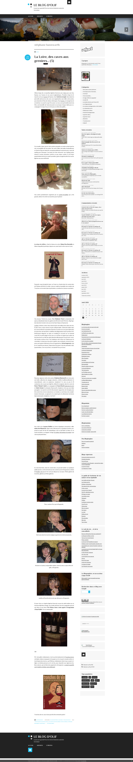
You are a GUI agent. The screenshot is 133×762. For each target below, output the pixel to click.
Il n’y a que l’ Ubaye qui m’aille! (90, 162)
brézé (59, 721)
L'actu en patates (85, 447)
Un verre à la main (86, 329)
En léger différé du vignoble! (56, 719)
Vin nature (84, 396)
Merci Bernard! (86, 186)
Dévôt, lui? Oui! (86, 180)
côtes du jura (93, 683)
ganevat (97, 680)
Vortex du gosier (85, 384)
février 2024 (84, 283)
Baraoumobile (85, 364)
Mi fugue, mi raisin (86, 494)
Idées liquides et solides (87, 374)
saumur (55, 721)
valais (92, 680)
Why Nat (84, 520)
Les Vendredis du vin (87, 108)
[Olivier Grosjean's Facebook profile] (90, 616)
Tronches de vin (69, 657)
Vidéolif (85, 123)
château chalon (85, 683)
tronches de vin (38, 721)
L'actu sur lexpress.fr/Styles (88, 646)
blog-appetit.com (85, 631)
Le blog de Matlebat (86, 339)
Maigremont (84, 335)
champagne (84, 677)
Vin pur (83, 558)
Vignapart (84, 498)
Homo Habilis (85, 388)
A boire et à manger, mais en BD (89, 431)
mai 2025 (84, 279)
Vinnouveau (84, 506)
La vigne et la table (86, 564)
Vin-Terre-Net (85, 554)
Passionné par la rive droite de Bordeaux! (91, 337)
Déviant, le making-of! (88, 156)
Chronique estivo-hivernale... (89, 91)
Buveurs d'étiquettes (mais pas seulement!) (91, 533)
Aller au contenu (4, 1)
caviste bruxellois (63, 194)
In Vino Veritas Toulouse (87, 552)
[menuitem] (31, 16)
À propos (49, 16)
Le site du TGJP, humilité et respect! (90, 541)
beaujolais (94, 677)
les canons (51, 721)
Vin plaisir (84, 360)
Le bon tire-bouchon (86, 562)
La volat (83, 512)
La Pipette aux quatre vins (88, 333)
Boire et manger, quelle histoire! (89, 408)
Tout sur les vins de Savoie (88, 537)
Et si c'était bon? (85, 406)
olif (82, 239)
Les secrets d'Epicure (86, 427)
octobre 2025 (85, 275)
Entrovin (84, 376)
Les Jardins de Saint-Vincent (88, 480)
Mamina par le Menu (87, 110)
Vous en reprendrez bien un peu (89, 390)
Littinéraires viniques (86, 354)
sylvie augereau (64, 721)
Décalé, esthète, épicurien (87, 366)
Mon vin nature (85, 508)
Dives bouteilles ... (87, 95)
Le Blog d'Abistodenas (87, 380)
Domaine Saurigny (86, 459)
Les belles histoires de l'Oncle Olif (91, 102)
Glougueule (84, 346)
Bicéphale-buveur (86, 356)
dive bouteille (45, 721)
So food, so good (85, 415)
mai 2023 (84, 291)
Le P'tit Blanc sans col (87, 372)
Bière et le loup (85, 392)
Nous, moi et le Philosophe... (89, 174)
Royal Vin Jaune (85, 560)
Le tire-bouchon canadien (87, 341)
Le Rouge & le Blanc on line (88, 535)
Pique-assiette (85, 539)
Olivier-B (84, 221)
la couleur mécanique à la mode (62, 432)
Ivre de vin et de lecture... (88, 193)
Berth (83, 445)
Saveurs (85, 646)
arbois (92, 686)
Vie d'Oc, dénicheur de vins (88, 492)
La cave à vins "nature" (87, 490)
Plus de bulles (85, 518)
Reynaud (84, 226)
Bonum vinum (85, 386)
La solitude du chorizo (87, 413)
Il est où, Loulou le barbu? (87, 409)
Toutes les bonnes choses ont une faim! (90, 348)
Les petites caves (85, 496)
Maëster (84, 443)
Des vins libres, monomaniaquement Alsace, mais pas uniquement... (91, 343)
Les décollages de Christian (88, 362)
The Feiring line (85, 370)
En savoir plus (83, 760)
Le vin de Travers (85, 466)
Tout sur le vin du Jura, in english (89, 378)
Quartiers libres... (87, 114)
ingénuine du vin (69, 386)
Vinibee (83, 500)
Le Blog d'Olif (84, 623)
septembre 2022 (85, 293)
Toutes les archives (86, 295)
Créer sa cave (85, 488)
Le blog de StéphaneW (87, 350)
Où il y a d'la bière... (86, 425)
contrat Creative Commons (88, 603)
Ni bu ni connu (85, 394)
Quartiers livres (86, 116)
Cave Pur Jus (84, 504)
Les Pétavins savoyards (87, 566)
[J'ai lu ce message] (131, 760)
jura (90, 677)
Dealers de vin (40, 471)
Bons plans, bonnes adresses (89, 89)
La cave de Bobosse (86, 368)
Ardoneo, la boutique (86, 484)
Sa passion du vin (85, 352)
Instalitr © (85, 100)
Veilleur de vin (85, 514)
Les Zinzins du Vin (86, 482)
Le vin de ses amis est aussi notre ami (90, 327)
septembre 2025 (85, 277)
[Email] (69, 2)
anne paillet (42, 723)
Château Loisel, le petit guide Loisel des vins (92, 543)
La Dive (36, 325)
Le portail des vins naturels (88, 556)
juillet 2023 (84, 287)
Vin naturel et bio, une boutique (89, 486)
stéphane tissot (85, 686)
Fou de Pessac (85, 461)
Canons (45, 97)
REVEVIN (85, 118)
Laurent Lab (85, 207)
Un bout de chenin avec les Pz (88, 457)
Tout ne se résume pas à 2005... (90, 150)
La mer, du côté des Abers (87, 411)
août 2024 (84, 281)
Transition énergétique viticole (90, 167)
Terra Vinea (84, 522)
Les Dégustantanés (87, 104)
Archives (40, 16)
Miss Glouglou (85, 358)
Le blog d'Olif (45, 5)
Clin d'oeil (85, 93)
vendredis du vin (85, 680)
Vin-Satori (84, 510)
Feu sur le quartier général (88, 441)
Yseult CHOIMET (86, 215)
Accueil (30, 16)
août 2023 (84, 285)
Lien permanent (39, 719)
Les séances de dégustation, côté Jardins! (92, 106)
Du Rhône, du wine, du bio (87, 502)
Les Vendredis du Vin (86, 331)
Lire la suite (95, 64)
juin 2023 (84, 289)
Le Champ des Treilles (87, 468)
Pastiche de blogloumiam (88, 112)
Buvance (84, 516)
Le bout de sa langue (86, 429)
